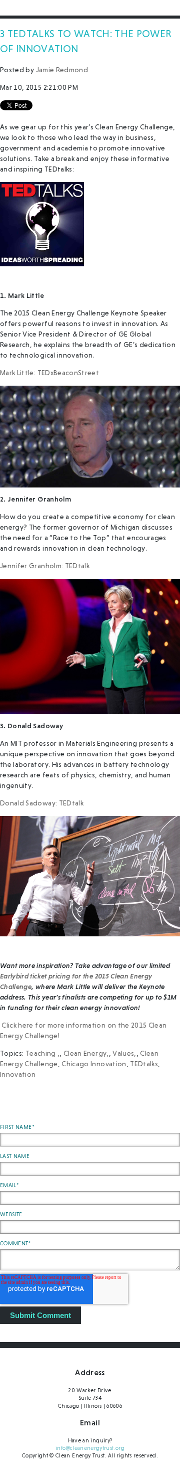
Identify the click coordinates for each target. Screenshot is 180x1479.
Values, (124, 1053)
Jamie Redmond (62, 70)
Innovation (18, 1074)
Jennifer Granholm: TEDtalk (45, 566)
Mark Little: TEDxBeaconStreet (49, 373)
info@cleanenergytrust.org (90, 1448)
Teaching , (43, 1053)
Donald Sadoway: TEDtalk (42, 803)
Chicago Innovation (94, 1064)
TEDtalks (144, 1064)
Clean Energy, (86, 1053)
